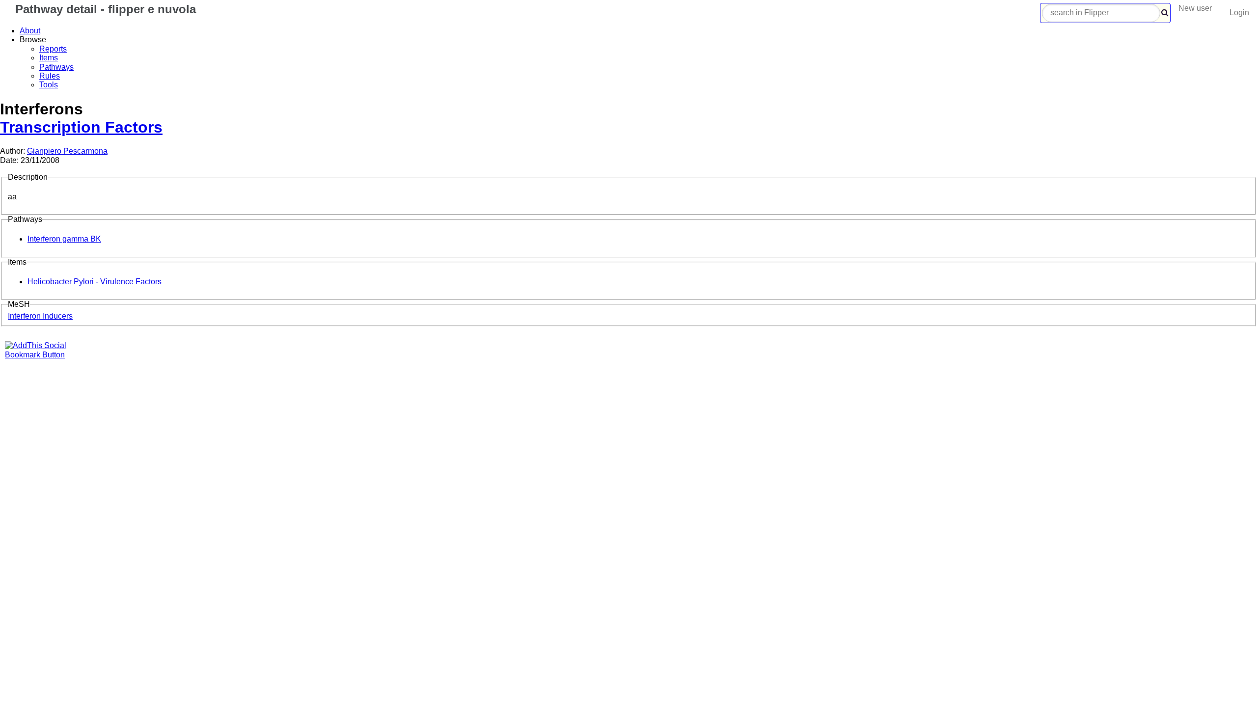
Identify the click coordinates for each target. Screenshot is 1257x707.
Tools (48, 85)
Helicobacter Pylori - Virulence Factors (94, 281)
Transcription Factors (81, 127)
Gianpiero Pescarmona (67, 151)
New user (1195, 8)
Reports (53, 49)
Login (1239, 12)
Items (48, 58)
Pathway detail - (104, 9)
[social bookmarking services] (42, 355)
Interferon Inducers (40, 316)
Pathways (56, 67)
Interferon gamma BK (64, 239)
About (30, 31)
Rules (49, 76)
